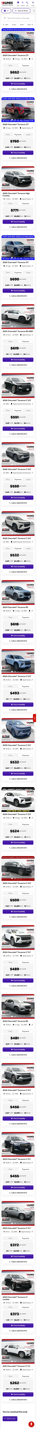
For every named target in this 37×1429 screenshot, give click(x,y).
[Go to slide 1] (12, 50)
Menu (33, 5)
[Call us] (27, 2)
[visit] (18, 2)
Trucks (14, 25)
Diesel (30, 25)
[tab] (10, 65)
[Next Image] (32, 41)
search (23, 5)
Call (27, 5)
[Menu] (33, 2)
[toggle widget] (31, 1424)
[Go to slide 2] (15, 50)
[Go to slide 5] (24, 50)
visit (18, 5)
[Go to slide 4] (21, 50)
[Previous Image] (4, 41)
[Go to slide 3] (18, 50)
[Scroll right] (34, 10)
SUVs (22, 25)
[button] (18, 3)
